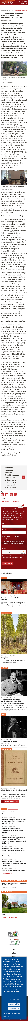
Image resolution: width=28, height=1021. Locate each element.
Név (3, 523)
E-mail (4, 530)
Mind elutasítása (14, 1004)
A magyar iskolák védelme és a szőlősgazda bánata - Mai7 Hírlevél (14, 884)
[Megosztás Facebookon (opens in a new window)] (6, 494)
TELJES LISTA (6, 873)
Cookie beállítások (14, 999)
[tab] (4, 809)
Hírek (14, 953)
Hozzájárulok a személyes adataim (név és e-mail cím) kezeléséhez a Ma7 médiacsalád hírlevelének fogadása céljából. (14, 540)
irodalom (16, 501)
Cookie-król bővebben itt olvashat (11, 1015)
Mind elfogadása (14, 1009)
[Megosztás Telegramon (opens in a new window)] (11, 494)
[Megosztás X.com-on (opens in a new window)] (15, 494)
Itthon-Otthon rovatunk (10, 917)
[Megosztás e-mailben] (2, 494)
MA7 (14, 949)
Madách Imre (5, 501)
